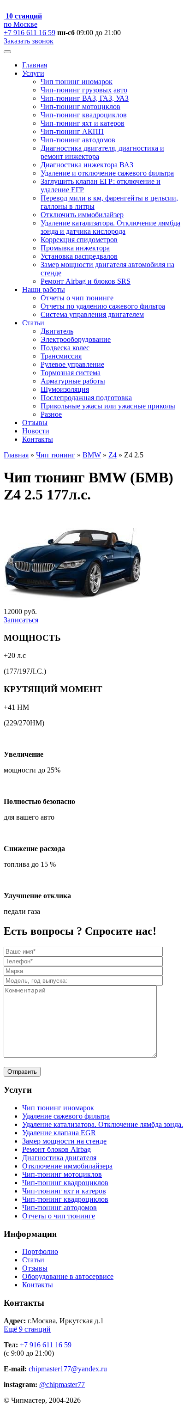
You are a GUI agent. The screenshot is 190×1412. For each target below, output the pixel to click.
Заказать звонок (28, 41)
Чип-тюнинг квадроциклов (84, 115)
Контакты (37, 439)
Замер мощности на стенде (64, 1141)
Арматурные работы (73, 381)
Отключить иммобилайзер (82, 215)
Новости (35, 431)
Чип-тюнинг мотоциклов (80, 106)
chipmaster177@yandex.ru (68, 1369)
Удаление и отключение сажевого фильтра (107, 173)
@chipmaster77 (62, 1384)
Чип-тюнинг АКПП (72, 131)
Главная (34, 65)
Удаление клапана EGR (59, 1133)
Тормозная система (71, 373)
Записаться (21, 620)
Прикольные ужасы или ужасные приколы (108, 406)
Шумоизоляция (65, 389)
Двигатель (57, 331)
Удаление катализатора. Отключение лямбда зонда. (102, 1124)
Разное (51, 414)
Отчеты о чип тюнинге (77, 298)
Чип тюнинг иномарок (77, 81)
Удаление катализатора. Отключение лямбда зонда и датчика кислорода (110, 227)
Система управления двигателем (92, 314)
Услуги (33, 73)
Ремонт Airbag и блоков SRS (86, 281)
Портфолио (40, 1251)
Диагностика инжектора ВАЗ (87, 165)
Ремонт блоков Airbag (56, 1149)
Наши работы (43, 289)
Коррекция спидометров (79, 239)
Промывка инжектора (75, 248)
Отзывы (35, 422)
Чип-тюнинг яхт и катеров (83, 123)
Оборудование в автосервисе (67, 1276)
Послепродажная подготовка (86, 398)
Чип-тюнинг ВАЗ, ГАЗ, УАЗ (85, 98)
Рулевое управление (72, 364)
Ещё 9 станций (27, 1329)
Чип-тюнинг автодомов (78, 140)
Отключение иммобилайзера (67, 1166)
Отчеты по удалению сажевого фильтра (103, 306)
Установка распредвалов (79, 256)
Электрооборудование (76, 339)
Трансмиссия (61, 356)
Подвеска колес (65, 348)
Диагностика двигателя (59, 1158)
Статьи (33, 323)
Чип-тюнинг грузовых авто (84, 90)
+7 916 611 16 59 (29, 33)
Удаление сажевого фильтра (66, 1116)
